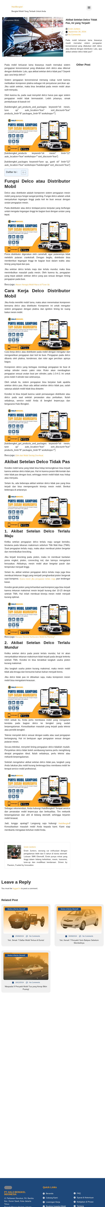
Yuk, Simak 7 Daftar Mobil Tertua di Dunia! (26, 940)
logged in (17, 888)
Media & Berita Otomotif (16, 909)
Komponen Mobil (11, 20)
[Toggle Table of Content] (22, 172)
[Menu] (89, 7)
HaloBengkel (16, 7)
